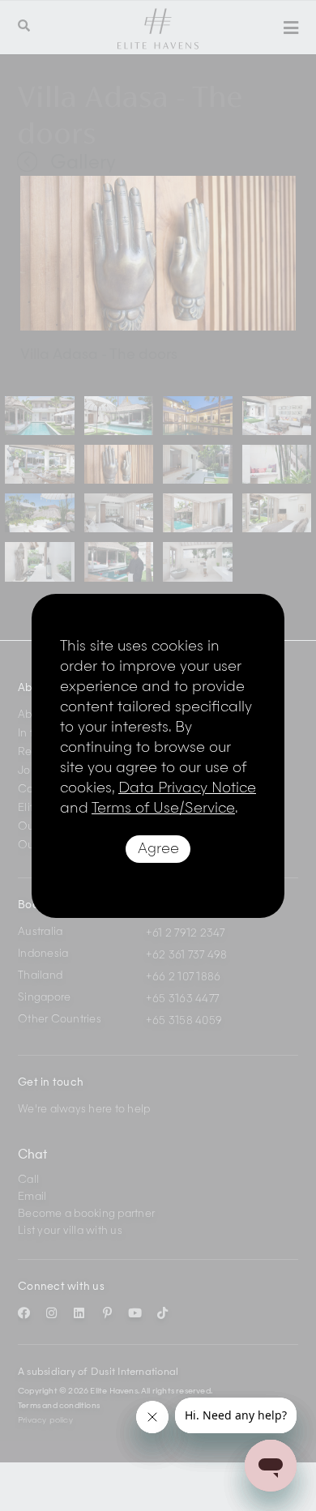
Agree (158, 849)
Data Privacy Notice (187, 788)
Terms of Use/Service (163, 808)
